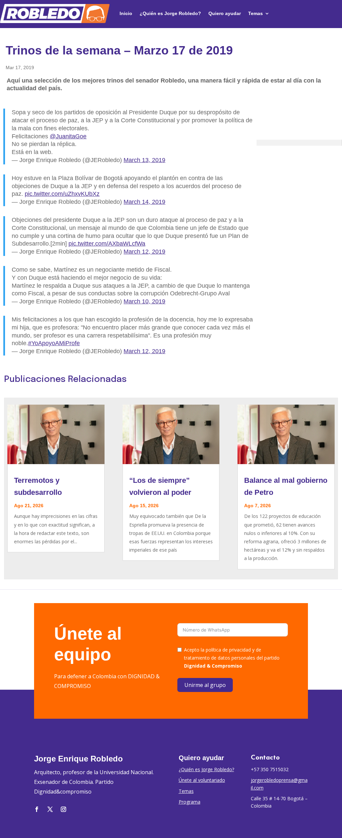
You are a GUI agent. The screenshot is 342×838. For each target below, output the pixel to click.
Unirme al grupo (205, 685)
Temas (255, 13)
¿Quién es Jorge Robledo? (170, 13)
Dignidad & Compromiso (213, 666)
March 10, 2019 (144, 301)
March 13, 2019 (144, 160)
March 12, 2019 (144, 251)
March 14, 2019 (144, 201)
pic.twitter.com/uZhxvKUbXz (62, 193)
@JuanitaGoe (68, 136)
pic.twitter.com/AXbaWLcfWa (106, 243)
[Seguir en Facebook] (36, 809)
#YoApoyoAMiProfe (54, 343)
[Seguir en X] (50, 809)
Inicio (126, 13)
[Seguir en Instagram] (63, 809)
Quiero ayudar (224, 13)
